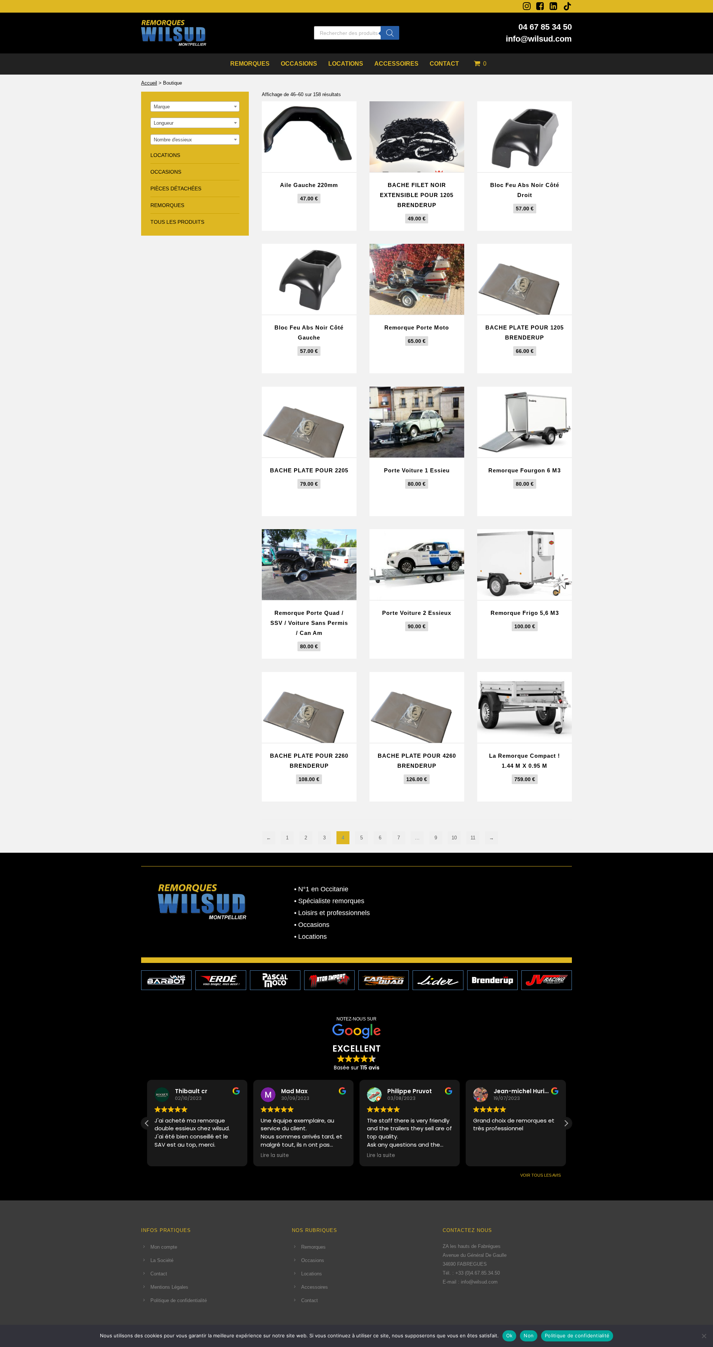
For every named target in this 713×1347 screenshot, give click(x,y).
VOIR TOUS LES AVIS (540, 1175)
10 (454, 837)
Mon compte (163, 1247)
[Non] (703, 1336)
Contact (444, 63)
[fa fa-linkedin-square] (553, 5)
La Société (161, 1260)
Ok (509, 1335)
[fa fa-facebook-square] (540, 5)
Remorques (250, 63)
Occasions (299, 63)
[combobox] (195, 106)
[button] (566, 1123)
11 (473, 837)
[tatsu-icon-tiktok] (567, 6)
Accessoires (396, 63)
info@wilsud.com (539, 38)
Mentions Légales (169, 1287)
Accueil (149, 83)
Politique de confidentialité (178, 1300)
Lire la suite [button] (275, 1155)
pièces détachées (175, 188)
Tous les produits (177, 222)
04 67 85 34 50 (545, 27)
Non (529, 1335)
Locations (345, 63)
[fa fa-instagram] (527, 5)
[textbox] (195, 107)
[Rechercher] (390, 33)
